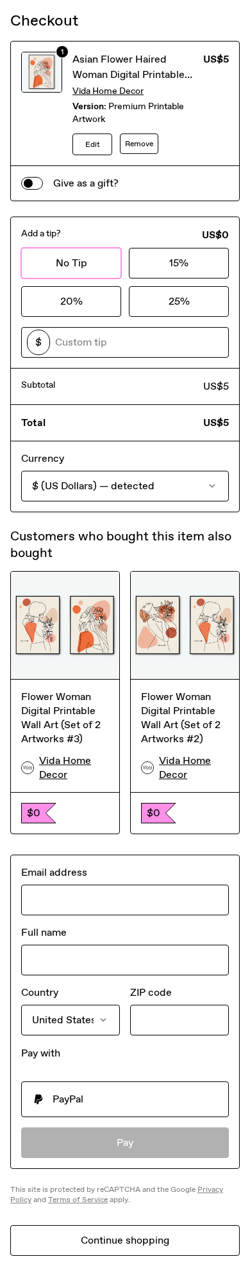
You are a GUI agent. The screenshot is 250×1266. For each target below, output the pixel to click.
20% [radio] (71, 301)
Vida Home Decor (108, 91)
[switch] (32, 183)
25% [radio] (179, 301)
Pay (125, 1142)
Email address (54, 872)
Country (39, 992)
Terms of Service (78, 1199)
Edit (92, 144)
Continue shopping (125, 1240)
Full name (44, 932)
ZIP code (151, 992)
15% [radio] (178, 263)
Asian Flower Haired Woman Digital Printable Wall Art (128, 74)
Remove (139, 143)
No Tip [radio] (71, 263)
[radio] (125, 1099)
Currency (42, 458)
